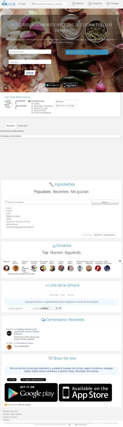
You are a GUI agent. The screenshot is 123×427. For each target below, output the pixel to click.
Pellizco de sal (12, 224)
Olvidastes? (47, 66)
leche (8, 214)
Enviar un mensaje (66, 106)
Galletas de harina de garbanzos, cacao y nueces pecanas (26, 331)
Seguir (61, 102)
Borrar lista (54, 295)
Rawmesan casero (25, 343)
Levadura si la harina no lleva (18, 222)
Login (23, 4)
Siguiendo (73, 252)
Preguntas (22, 125)
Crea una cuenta (76, 52)
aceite (8, 219)
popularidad (109, 235)
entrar (30, 72)
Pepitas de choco (13, 216)
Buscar (105, 202)
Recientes (61, 192)
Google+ (6, 420)
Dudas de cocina (10, 417)
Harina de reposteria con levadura (20, 227)
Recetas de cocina (9, 3)
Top (45, 252)
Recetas (11, 125)
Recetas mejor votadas (12, 414)
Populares (42, 192)
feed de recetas (25, 405)
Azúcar (9, 208)
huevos (9, 211)
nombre (97, 235)
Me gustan (80, 192)
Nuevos (56, 252)
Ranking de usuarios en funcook (21, 274)
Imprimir (70, 295)
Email (63, 295)
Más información (81, 424)
